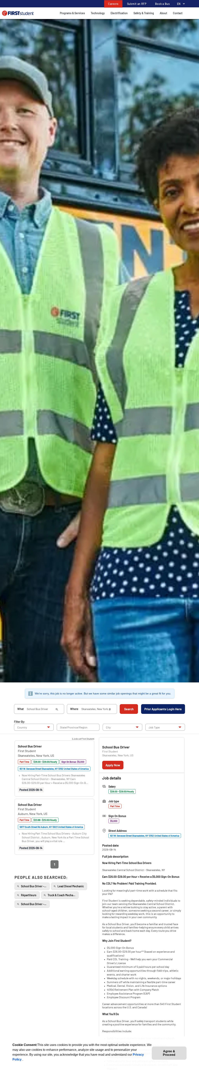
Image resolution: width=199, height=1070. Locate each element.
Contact (177, 13)
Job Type (154, 727)
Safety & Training (144, 13)
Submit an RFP (137, 3)
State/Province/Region (73, 727)
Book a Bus (162, 3)
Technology (98, 13)
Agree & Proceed (169, 1053)
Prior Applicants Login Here (163, 709)
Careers (113, 3)
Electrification (119, 13)
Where (74, 709)
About (163, 13)
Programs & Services (72, 13)
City (108, 727)
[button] (30, 746)
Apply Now (113, 765)
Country (22, 727)
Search (129, 709)
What (20, 709)
